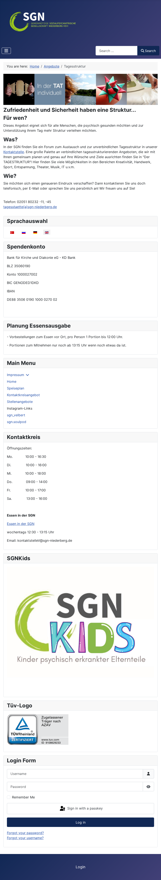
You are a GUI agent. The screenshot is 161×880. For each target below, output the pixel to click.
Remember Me (23, 797)
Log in (81, 822)
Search (150, 51)
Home (11, 381)
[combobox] (117, 50)
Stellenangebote (20, 402)
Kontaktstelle (13, 152)
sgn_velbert (16, 415)
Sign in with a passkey (84, 808)
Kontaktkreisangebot (23, 395)
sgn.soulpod (16, 422)
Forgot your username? (25, 838)
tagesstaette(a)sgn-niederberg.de (30, 207)
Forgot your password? (25, 833)
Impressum (15, 375)
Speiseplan (15, 388)
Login (80, 867)
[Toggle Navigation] (6, 51)
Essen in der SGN (20, 524)
